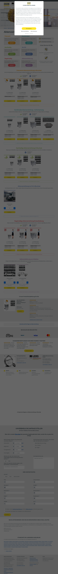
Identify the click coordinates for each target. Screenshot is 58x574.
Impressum (31, 33)
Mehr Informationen (34, 31)
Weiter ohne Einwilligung (25, 31)
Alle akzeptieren (29, 28)
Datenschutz (27, 33)
